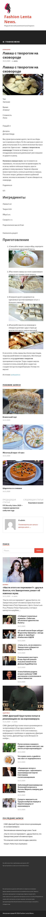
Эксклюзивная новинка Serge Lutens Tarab (20, 830)
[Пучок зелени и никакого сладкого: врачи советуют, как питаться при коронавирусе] (9, 751)
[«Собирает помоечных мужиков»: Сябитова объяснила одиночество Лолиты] (9, 623)
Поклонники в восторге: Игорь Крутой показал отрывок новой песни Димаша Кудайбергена (28, 660)
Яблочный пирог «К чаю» (14, 453)
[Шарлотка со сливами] (23, 486)
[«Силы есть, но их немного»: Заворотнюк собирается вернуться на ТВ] (9, 652)
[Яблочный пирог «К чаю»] (23, 450)
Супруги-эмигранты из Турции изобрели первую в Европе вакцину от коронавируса (29, 802)
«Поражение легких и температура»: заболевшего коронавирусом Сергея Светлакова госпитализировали (30, 772)
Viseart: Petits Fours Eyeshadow (15, 844)
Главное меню (12, 42)
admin (16, 61)
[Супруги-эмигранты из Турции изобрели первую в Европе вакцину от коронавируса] (9, 807)
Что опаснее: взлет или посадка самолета (20, 840)
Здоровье (6, 713)
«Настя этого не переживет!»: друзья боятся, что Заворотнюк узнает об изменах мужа (23, 590)
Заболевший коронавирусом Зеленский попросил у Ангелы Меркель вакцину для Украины (30, 788)
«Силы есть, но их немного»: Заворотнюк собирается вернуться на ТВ (30, 647)
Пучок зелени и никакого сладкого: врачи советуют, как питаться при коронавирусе (30, 746)
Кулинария (6, 49)
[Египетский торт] (23, 415)
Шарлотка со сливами (12, 488)
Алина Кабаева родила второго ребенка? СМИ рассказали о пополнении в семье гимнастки (29, 675)
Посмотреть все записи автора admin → (28, 526)
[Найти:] (23, 550)
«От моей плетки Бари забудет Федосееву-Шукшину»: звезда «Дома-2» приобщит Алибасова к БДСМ (30, 633)
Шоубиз (5, 584)
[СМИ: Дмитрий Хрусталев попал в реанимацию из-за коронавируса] (23, 711)
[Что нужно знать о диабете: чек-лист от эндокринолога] (9, 764)
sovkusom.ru (15, 375)
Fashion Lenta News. (17, 19)
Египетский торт (10, 417)
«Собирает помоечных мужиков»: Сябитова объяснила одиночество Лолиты (28, 619)
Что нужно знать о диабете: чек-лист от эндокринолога (29, 757)
